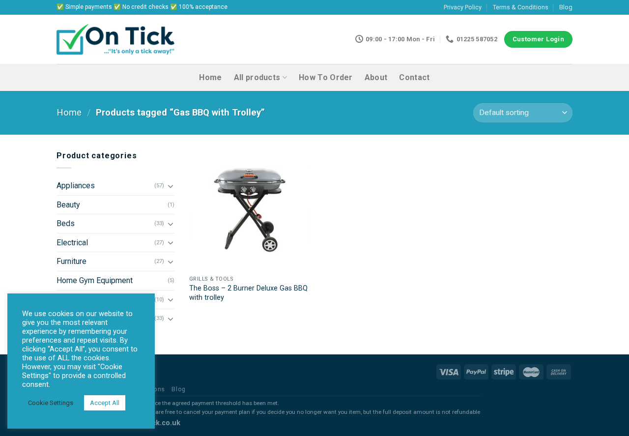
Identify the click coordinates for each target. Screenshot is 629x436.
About (376, 77)
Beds (66, 223)
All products (257, 77)
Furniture (71, 261)
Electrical (72, 242)
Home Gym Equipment (95, 280)
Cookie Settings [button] (50, 403)
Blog (565, 7)
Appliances (76, 185)
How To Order (326, 77)
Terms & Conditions (520, 7)
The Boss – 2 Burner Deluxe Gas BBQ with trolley (248, 293)
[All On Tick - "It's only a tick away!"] (115, 39)
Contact (414, 77)
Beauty (68, 204)
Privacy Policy (463, 7)
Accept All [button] (104, 403)
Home (210, 77)
